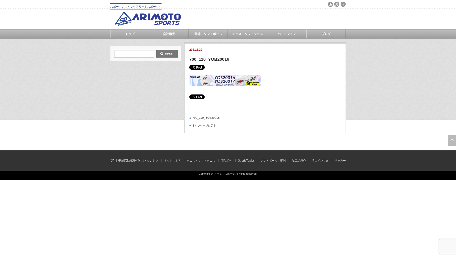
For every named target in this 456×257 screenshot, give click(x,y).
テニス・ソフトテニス (247, 34)
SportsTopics (246, 160)
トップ (129, 34)
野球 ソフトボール (208, 34)
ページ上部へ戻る (452, 140)
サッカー (340, 160)
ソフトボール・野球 (273, 160)
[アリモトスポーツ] (147, 24)
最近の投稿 (128, 160)
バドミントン (287, 34)
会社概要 (169, 34)
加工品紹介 (299, 160)
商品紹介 (226, 160)
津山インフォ (320, 160)
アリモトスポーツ (224, 173)
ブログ (326, 34)
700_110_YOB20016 (206, 117)
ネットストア (172, 160)
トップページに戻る (204, 125)
